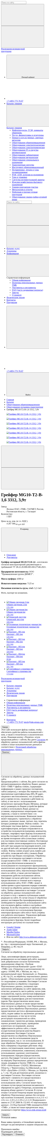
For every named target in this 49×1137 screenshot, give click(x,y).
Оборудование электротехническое (28, 145)
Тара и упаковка (19, 177)
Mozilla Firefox (13, 932)
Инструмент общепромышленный (28, 167)
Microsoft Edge (13, 934)
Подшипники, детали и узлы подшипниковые (25, 171)
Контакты (11, 300)
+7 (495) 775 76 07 (15, 722)
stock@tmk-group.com (34, 722)
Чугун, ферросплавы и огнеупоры (28, 135)
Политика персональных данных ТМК (25, 705)
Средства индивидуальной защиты (28, 179)
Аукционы (11, 251)
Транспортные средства (23, 165)
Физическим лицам (16, 297)
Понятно (5, 752)
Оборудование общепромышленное (28, 142)
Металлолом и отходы (22, 189)
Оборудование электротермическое (28, 147)
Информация (13, 253)
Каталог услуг (13, 248)
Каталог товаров (14, 103)
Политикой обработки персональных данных (18, 748)
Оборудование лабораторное (25, 155)
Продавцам (12, 302)
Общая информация (21, 280)
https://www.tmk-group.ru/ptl (33, 1110)
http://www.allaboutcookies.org (32, 937)
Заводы (15, 292)
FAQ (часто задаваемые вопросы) (27, 290)
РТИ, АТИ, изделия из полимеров (28, 175)
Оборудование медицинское (25, 157)
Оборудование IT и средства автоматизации (25, 151)
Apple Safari (12, 929)
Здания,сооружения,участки (25, 187)
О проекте (17, 295)
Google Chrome (13, 927)
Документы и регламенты (24, 287)
